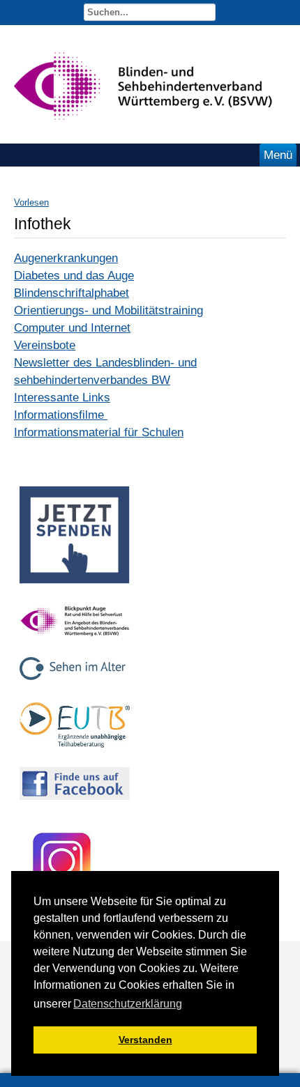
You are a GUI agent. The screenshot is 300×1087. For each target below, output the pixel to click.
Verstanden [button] (145, 1039)
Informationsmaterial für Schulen (98, 432)
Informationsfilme (60, 415)
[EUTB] (75, 751)
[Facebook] (75, 804)
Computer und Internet (72, 327)
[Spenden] (75, 588)
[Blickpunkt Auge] (75, 641)
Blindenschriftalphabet (71, 293)
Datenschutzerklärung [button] (127, 1004)
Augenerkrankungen (66, 258)
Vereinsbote (44, 345)
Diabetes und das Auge (74, 275)
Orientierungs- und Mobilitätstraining (108, 310)
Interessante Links (62, 397)
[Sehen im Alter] (75, 686)
